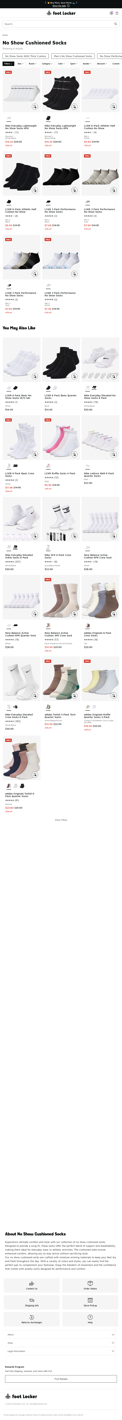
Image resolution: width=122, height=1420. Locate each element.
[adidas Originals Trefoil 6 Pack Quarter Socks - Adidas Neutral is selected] (9, 786)
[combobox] (61, 23)
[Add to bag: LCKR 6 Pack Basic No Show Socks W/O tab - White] (35, 376)
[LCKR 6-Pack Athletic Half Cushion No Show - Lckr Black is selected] (9, 201)
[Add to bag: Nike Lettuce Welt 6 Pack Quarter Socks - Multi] (114, 454)
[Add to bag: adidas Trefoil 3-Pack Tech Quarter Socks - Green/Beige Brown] (74, 695)
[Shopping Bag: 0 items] (117, 13)
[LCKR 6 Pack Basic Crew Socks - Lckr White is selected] (9, 465)
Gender (86, 63)
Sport (72, 63)
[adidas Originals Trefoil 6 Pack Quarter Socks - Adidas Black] (22, 786)
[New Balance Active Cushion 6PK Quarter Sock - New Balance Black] (15, 625)
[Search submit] (115, 23)
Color (60, 63)
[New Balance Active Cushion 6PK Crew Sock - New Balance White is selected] (87, 547)
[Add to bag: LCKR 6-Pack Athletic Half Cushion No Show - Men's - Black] (35, 190)
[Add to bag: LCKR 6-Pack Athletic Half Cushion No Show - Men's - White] (114, 107)
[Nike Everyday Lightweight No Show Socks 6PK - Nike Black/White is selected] (48, 118)
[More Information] (68, 6)
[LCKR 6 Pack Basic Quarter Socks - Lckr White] (54, 388)
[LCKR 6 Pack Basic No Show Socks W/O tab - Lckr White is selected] (9, 388)
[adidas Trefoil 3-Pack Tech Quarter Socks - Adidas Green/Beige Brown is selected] (48, 707)
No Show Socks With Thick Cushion (25, 56)
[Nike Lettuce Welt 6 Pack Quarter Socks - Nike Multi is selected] (87, 465)
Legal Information (16, 1351)
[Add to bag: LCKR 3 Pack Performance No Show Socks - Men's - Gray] (114, 190)
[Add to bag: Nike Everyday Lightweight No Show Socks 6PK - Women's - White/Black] (35, 107)
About (11, 1334)
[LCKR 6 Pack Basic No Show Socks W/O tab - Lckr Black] (15, 388)
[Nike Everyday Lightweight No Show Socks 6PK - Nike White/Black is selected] (9, 118)
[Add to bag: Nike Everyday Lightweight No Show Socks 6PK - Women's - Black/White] (74, 107)
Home (5, 35)
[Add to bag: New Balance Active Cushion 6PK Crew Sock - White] (114, 536)
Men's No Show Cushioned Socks (73, 56)
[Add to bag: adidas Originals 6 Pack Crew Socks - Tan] (114, 614)
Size (19, 63)
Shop (10, 1342)
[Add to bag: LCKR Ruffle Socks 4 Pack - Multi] (74, 454)
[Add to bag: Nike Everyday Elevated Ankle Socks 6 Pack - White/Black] (35, 536)
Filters (7, 63)
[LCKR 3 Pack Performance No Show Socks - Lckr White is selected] (48, 285)
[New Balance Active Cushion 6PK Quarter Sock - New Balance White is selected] (9, 625)
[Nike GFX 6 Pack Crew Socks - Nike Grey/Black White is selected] (48, 547)
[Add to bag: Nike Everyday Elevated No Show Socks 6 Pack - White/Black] (114, 376)
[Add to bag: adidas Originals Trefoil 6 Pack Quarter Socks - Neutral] (35, 775)
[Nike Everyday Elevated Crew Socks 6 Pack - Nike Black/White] (15, 707)
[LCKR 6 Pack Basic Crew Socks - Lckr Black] (15, 465)
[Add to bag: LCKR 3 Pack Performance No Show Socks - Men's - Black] (74, 190)
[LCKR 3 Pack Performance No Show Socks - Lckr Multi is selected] (9, 285)
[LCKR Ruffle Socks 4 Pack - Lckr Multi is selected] (48, 465)
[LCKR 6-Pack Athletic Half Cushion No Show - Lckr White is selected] (87, 118)
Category (46, 63)
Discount (101, 63)
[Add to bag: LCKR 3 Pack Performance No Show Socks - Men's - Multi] (35, 274)
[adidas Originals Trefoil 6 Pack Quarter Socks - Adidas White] (15, 786)
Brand (31, 63)
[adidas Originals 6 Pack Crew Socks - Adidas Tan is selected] (87, 625)
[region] (61, 4)
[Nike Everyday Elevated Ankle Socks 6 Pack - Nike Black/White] (15, 547)
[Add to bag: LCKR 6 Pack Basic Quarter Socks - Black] (74, 376)
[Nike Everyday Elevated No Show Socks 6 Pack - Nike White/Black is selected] (87, 388)
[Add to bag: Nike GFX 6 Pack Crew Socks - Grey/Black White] (74, 536)
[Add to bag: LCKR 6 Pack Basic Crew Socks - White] (35, 454)
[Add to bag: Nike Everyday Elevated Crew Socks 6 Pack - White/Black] (35, 695)
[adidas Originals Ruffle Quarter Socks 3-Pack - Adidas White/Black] (94, 707)
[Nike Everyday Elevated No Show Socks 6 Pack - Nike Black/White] (94, 388)
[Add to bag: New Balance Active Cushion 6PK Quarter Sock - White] (35, 614)
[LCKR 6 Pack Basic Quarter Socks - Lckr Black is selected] (48, 388)
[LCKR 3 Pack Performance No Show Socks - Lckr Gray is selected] (87, 201)
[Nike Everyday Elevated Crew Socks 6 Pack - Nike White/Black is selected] (9, 707)
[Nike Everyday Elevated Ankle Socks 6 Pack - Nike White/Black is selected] (9, 547)
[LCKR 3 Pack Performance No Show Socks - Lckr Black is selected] (48, 201)
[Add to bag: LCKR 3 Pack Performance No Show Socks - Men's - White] (74, 274)
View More (61, 819)
